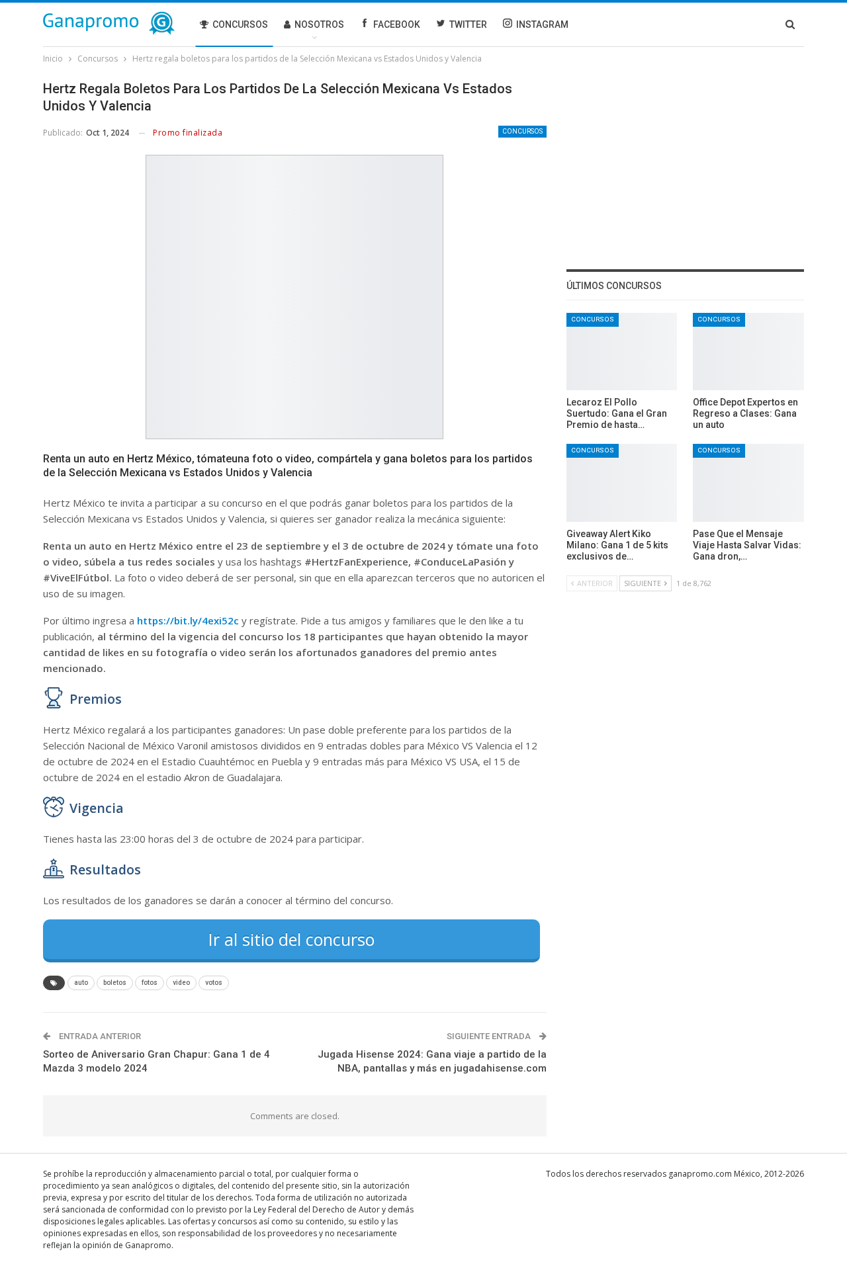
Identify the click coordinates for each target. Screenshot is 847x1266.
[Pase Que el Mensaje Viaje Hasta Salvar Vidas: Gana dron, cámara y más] (748, 482)
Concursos (240, 24)
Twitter (468, 24)
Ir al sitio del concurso (291, 939)
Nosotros (319, 24)
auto (81, 982)
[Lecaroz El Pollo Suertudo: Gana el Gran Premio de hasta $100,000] (622, 351)
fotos (149, 982)
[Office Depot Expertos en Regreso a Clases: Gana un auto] (748, 351)
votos (213, 982)
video (181, 982)
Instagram (542, 24)
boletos (114, 982)
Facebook (396, 24)
